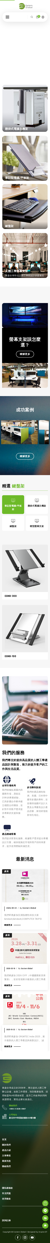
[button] (7, 17)
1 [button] (18, 70)
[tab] (13, 504)
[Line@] (45, 1211)
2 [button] (26, 70)
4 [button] (41, 70)
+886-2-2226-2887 (17, 1109)
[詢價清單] (45, 1203)
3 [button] (33, 70)
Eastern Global (26, 968)
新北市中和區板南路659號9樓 (22, 1118)
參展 (7, 935)
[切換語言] (43, 17)
